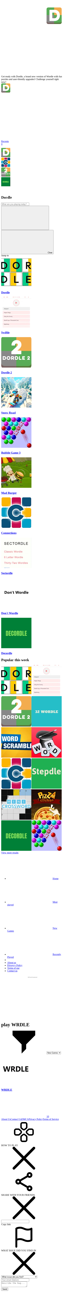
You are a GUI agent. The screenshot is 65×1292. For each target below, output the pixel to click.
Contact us (12, 970)
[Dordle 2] (5, 175)
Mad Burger (9, 492)
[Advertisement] (32, 998)
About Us (6, 1119)
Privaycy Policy (14, 965)
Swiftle (5, 332)
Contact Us (16, 1119)
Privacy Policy (36, 1119)
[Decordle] (5, 185)
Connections (8, 533)
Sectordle (7, 573)
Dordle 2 (6, 372)
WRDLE (6, 1089)
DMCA (25, 1119)
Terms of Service (51, 1119)
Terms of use (13, 968)
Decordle (6, 653)
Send (4, 1289)
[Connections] (5, 166)
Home (55, 878)
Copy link (6, 1224)
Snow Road (8, 412)
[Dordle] (5, 156)
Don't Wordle (9, 613)
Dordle (5, 292)
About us (11, 962)
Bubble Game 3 (11, 452)
